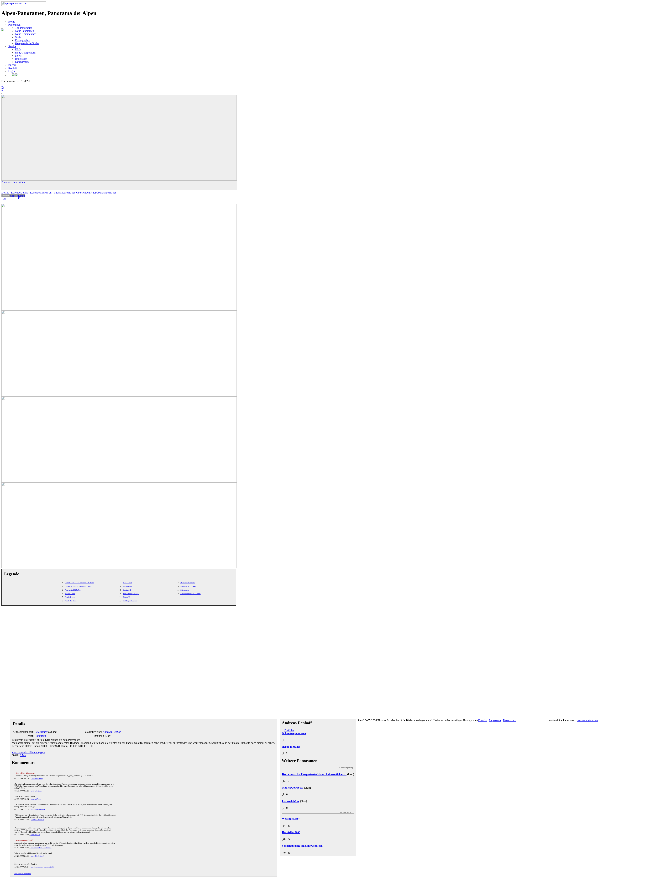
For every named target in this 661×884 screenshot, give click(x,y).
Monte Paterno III (292, 787)
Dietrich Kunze (36, 791)
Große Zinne (70, 597)
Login (11, 71)
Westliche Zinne (71, 601)
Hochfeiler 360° (291, 832)
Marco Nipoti (36, 799)
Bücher (12, 64)
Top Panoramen (23, 27)
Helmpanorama (291, 746)
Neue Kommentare (25, 34)
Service (12, 46)
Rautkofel (127, 590)
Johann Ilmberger (38, 809)
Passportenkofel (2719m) (190, 593)
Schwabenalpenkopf (131, 593)
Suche (18, 37)
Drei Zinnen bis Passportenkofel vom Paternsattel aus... (314, 774)
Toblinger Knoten (130, 601)
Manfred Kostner (37, 820)
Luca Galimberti (37, 856)
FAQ (18, 49)
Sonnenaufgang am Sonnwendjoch (302, 845)
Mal (23, 755)
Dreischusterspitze (187, 583)
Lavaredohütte (290, 801)
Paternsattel (184, 590)
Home (11, 21)
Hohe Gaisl (127, 583)
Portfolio (289, 730)
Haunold (126, 597)
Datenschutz (22, 61)
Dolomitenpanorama (294, 733)
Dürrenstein (127, 586)
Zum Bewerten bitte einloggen (28, 752)
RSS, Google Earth (25, 52)
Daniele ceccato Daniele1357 (42, 867)
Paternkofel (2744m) (188, 586)
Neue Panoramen (24, 30)
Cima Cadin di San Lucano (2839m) (79, 583)
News (18, 55)
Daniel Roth (35, 835)
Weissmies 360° (291, 818)
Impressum (21, 58)
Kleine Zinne (70, 593)
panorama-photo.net (587, 720)
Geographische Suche (27, 43)
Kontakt (12, 68)
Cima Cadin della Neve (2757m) (78, 586)
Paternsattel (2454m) (73, 590)
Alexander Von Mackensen (40, 848)
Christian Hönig (37, 778)
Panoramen (14, 24)
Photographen (22, 40)
